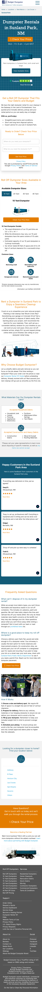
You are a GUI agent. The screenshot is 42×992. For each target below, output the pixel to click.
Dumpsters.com (13, 973)
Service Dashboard (10, 908)
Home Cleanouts (26, 876)
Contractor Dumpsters (28, 886)
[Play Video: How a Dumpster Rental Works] (21, 685)
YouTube (33, 951)
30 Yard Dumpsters (10, 886)
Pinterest (33, 939)
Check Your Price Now (21, 220)
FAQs (4, 917)
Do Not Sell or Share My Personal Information (21, 988)
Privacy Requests (9, 927)
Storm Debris (25, 881)
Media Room (7, 946)
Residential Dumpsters (28, 874)
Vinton (9, 795)
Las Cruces (30, 9)
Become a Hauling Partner (12, 912)
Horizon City (12, 778)
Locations (11, 9)
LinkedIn (33, 946)
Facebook (33, 942)
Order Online (7, 903)
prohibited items (16, 627)
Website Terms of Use (11, 920)
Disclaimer (27, 968)
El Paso (10, 774)
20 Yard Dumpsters (10, 883)
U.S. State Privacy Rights (12, 924)
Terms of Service (31, 166)
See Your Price (21, 157)
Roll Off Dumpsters (10, 874)
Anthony (10, 770)
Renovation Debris (27, 879)
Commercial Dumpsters (28, 888)
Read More (6, 497)
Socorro (10, 791)
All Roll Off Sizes (9, 890)
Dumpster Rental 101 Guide (14, 376)
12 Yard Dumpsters (10, 879)
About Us (6, 939)
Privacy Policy (21, 161)
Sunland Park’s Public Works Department (16, 656)
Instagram (33, 944)
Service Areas (8, 910)
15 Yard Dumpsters (10, 881)
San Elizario (11, 787)
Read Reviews (25, 85)
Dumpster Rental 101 (10, 915)
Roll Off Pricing (8, 893)
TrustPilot (25, 960)
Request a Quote (9, 905)
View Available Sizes (21, 71)
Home (3, 9)
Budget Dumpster (22, 969)
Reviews (6, 942)
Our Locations (8, 949)
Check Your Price (21, 39)
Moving (22, 883)
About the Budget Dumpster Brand (15, 953)
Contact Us (7, 944)
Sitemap (6, 951)
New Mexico (21, 9)
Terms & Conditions (27, 890)
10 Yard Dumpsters (10, 876)
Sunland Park (6, 12)
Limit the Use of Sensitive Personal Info (17, 929)
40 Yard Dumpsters (10, 888)
